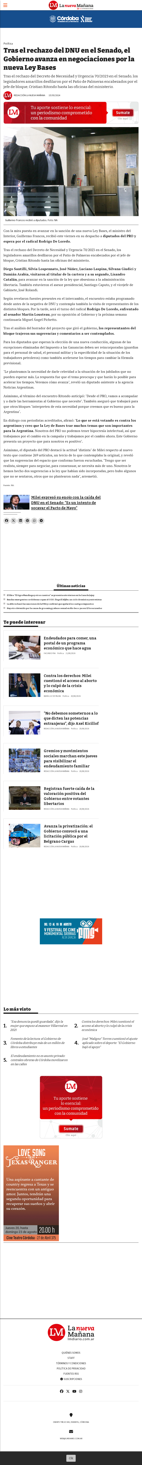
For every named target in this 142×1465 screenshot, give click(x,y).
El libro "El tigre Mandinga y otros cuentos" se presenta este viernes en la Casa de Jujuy (50, 595)
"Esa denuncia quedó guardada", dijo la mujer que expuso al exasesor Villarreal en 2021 (38, 1026)
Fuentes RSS (71, 1374)
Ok (71, 1458)
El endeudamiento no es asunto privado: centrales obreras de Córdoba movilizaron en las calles (39, 1060)
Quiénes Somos (71, 1353)
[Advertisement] (71, 552)
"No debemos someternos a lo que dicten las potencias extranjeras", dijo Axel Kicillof (71, 718)
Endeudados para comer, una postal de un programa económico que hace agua (70, 643)
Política (8, 44)
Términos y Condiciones (71, 1363)
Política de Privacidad (71, 1368)
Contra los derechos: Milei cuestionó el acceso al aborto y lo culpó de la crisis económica (108, 1026)
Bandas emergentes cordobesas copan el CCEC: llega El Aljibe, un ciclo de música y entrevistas (54, 599)
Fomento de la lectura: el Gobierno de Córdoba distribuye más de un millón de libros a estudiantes (37, 1043)
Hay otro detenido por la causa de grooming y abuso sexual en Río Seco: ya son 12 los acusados (54, 608)
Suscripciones (72, 1379)
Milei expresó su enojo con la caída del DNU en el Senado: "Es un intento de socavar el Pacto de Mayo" (66, 502)
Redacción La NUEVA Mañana (29, 95)
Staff (71, 1358)
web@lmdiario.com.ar (71, 1438)
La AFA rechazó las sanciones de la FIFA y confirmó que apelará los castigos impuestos (50, 604)
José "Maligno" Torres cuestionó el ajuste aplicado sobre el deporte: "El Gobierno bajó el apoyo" (109, 1043)
